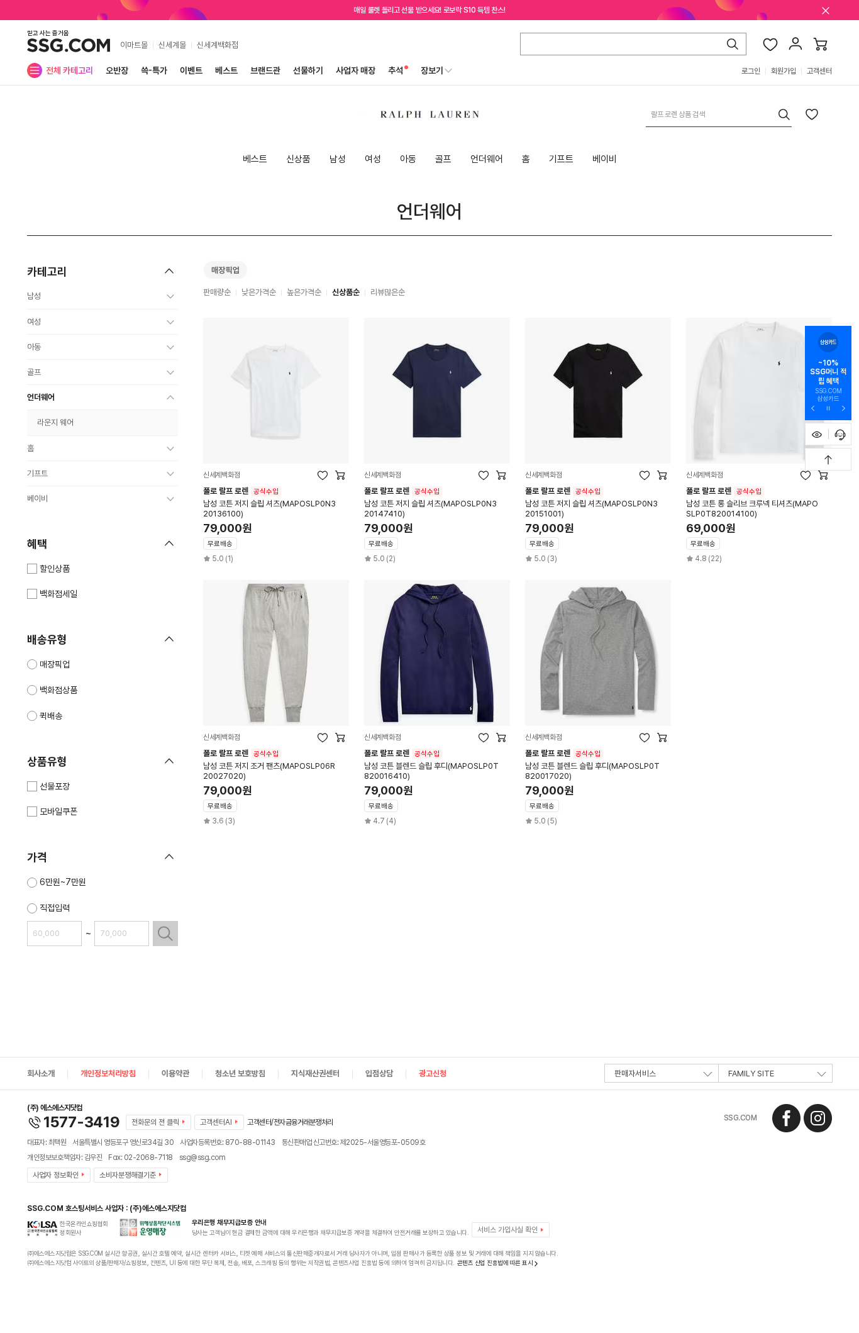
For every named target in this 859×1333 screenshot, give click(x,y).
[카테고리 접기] (169, 271)
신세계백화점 (217, 45)
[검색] (733, 44)
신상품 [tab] (298, 159)
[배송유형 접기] (169, 639)
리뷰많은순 (387, 292)
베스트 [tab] (255, 159)
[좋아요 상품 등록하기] (812, 114)
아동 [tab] (408, 159)
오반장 (117, 70)
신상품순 (346, 292)
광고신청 (432, 1073)
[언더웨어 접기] (170, 397)
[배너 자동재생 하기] (828, 407)
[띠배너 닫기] (825, 10)
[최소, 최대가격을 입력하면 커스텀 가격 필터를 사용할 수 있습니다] (165, 933)
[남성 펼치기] (170, 296)
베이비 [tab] (604, 159)
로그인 (750, 71)
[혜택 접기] (169, 543)
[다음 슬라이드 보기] (843, 407)
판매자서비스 (635, 1073)
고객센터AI (216, 1122)
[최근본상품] (816, 434)
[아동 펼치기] (170, 347)
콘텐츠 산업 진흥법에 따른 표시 (495, 1262)
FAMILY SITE (751, 1073)
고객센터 (819, 71)
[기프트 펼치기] (170, 473)
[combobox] (719, 114)
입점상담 (379, 1073)
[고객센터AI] (840, 434)
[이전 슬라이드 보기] (813, 407)
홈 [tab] (526, 159)
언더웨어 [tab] (486, 159)
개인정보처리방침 (108, 1073)
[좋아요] (770, 44)
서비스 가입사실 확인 (507, 1229)
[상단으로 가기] (828, 459)
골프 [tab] (443, 159)
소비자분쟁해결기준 (127, 1175)
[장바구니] (820, 44)
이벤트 (191, 70)
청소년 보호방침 (240, 1073)
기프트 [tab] (561, 159)
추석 (395, 70)
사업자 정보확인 (56, 1175)
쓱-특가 (154, 70)
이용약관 (175, 1073)
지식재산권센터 (315, 1073)
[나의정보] (795, 44)
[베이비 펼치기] (170, 498)
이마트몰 (134, 45)
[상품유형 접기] (169, 761)
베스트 (226, 70)
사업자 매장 (355, 70)
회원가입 (783, 71)
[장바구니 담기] (340, 475)
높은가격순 (304, 292)
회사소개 (41, 1073)
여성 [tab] (373, 159)
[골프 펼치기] (170, 372)
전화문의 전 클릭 (155, 1122)
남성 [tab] (338, 159)
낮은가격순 (258, 292)
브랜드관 (265, 70)
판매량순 (217, 292)
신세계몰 (172, 45)
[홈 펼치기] (170, 448)
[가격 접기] (169, 857)
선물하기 (308, 70)
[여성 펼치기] (170, 322)
